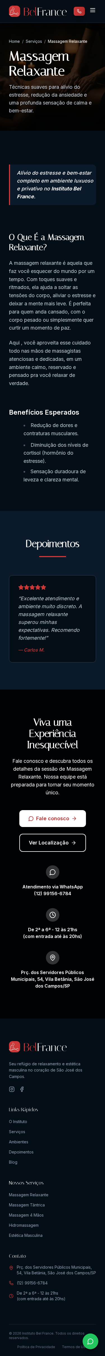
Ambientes (18, 1141)
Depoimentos (21, 1152)
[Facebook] (22, 1089)
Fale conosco (52, 818)
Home (14, 41)
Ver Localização (49, 843)
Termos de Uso (75, 1347)
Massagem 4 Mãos (26, 1215)
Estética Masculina (26, 1235)
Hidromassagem (24, 1225)
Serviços (34, 41)
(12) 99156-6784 (32, 1283)
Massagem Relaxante (28, 1194)
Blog (13, 1162)
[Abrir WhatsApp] (90, 1341)
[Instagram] (12, 1089)
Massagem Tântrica (27, 1204)
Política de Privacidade (36, 1347)
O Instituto (18, 1121)
